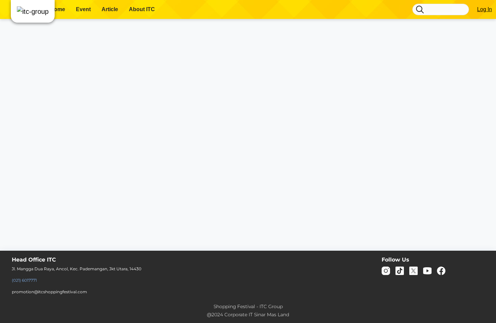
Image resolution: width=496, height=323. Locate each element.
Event (83, 9)
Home (57, 9)
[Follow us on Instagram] (386, 270)
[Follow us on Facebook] (441, 270)
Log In (484, 9)
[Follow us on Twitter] (413, 270)
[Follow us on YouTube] (427, 270)
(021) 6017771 (24, 280)
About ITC (142, 9)
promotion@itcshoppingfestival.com (49, 291)
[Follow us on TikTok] (399, 270)
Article (110, 9)
